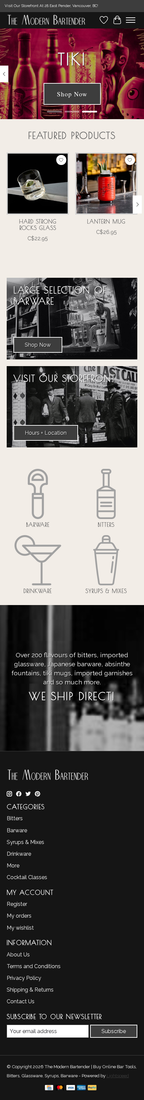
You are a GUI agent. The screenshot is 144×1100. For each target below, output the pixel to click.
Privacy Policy (24, 978)
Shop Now (72, 94)
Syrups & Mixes (106, 591)
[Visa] (70, 1088)
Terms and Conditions (34, 966)
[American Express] (81, 1088)
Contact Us (20, 1001)
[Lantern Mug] (106, 184)
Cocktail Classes (27, 877)
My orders (19, 916)
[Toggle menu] (130, 20)
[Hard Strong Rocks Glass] (38, 184)
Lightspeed (117, 1075)
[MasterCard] (60, 1088)
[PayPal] (92, 1088)
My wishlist (20, 928)
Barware (38, 525)
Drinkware (37, 591)
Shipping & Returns (30, 990)
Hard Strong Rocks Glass (38, 225)
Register (17, 904)
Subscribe (113, 1031)
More (13, 865)
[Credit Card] (49, 1088)
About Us (18, 954)
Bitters (106, 525)
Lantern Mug (106, 222)
